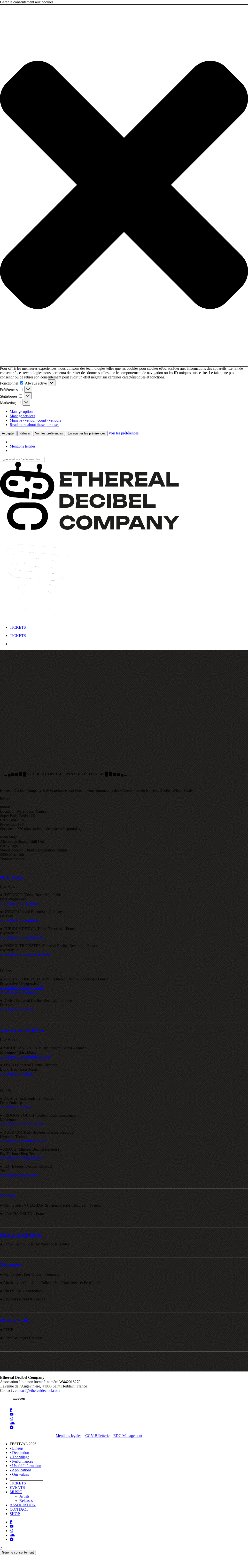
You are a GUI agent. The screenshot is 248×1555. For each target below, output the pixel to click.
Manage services (22, 416)
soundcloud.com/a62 (16, 1107)
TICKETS (18, 1483)
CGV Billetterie (97, 1436)
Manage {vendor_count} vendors (35, 420)
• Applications (20, 1470)
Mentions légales (22, 446)
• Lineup (16, 1448)
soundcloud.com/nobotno (19, 920)
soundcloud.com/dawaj (17, 1074)
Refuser (24, 433)
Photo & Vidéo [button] (15, 1320)
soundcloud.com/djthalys (19, 992)
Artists (24, 1496)
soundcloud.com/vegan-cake (22, 988)
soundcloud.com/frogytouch (21, 1124)
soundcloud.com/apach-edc (21, 1158)
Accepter (8, 433)
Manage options (22, 411)
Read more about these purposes (34, 425)
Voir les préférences (49, 433)
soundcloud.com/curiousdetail (23, 937)
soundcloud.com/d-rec (17, 1009)
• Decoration (19, 1453)
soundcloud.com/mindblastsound (25, 1057)
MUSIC (16, 1492)
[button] (124, 185)
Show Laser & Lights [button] (21, 1234)
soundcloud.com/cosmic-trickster (25, 954)
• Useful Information (25, 1466)
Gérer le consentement (18, 1552)
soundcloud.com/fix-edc (18, 1175)
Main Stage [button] (11, 877)
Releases (26, 1501)
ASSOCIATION (23, 1505)
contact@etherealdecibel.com (37, 1390)
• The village (19, 1457)
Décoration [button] (11, 1264)
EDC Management (127, 1436)
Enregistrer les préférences (87, 433)
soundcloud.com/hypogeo (19, 903)
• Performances (21, 1461)
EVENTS (17, 1487)
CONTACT (19, 1509)
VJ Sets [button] (7, 1195)
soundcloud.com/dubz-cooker (22, 1141)
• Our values (19, 1474)
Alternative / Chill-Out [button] (22, 1030)
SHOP (15, 1514)
